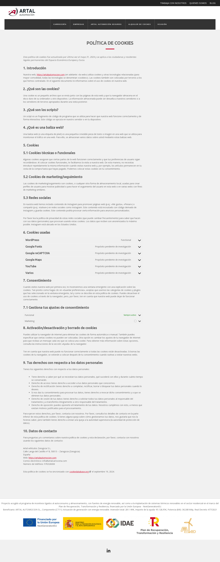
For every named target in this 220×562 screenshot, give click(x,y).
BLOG (213, 3)
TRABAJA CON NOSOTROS (173, 3)
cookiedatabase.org (79, 471)
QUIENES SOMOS (198, 3)
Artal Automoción (22, 12)
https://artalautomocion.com (51, 74)
